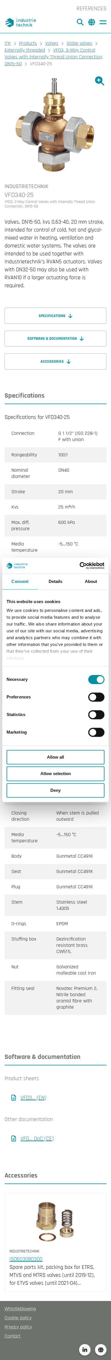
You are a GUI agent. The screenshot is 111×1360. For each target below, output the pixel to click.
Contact (12, 1336)
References (91, 8)
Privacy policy (18, 1327)
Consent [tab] (19, 581)
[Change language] (100, 1349)
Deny (55, 790)
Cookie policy (18, 1318)
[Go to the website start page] (22, 22)
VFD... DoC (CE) (37, 1138)
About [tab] (91, 581)
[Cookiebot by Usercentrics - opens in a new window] (79, 565)
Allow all (55, 757)
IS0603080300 (25, 1259)
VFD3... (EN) (33, 1097)
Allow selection (55, 773)
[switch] (96, 697)
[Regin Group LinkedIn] (85, 1349)
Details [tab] (56, 581)
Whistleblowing (20, 1309)
